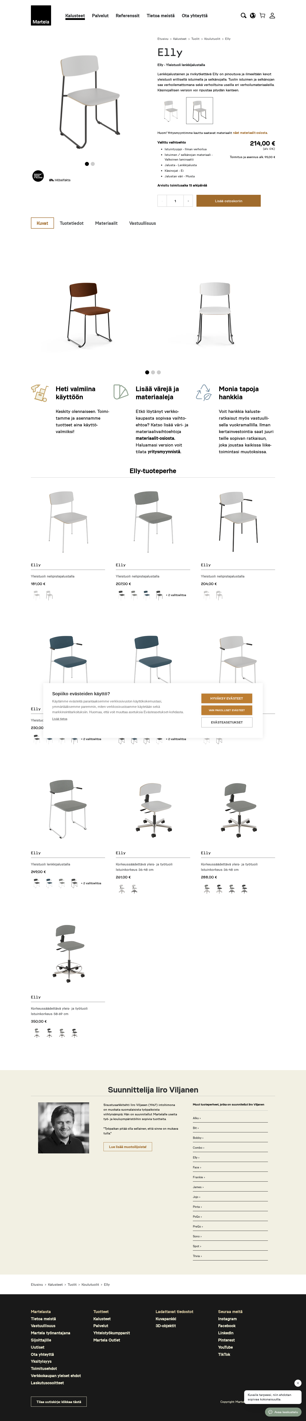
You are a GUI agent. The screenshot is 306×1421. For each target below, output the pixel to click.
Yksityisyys (41, 1361)
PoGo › (197, 1216)
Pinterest (226, 1339)
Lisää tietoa (59, 719)
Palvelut (100, 15)
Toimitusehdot (44, 1368)
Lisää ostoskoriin (228, 201)
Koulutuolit (212, 39)
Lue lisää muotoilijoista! (128, 1146)
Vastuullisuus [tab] (142, 223)
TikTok (224, 1354)
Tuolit (195, 39)
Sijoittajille (41, 1339)
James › (198, 1187)
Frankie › (199, 1177)
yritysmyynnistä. (164, 451)
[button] (253, 15)
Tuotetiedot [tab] (72, 223)
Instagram (227, 1318)
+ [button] (188, 201)
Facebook (226, 1325)
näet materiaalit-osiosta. (250, 133)
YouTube (225, 1347)
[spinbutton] (175, 200)
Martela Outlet (106, 1339)
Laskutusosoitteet (47, 1382)
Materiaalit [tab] (106, 223)
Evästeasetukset (227, 722)
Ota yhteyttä (195, 15)
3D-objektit (166, 1325)
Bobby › (198, 1138)
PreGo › (198, 1226)
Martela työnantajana (50, 1332)
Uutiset (37, 1347)
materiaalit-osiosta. (155, 438)
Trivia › (197, 1256)
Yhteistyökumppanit (111, 1332)
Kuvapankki (166, 1318)
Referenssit (128, 15)
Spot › (197, 1246)
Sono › (197, 1236)
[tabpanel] (153, 303)
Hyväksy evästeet (226, 698)
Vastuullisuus (43, 1325)
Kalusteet (75, 15)
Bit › (196, 1128)
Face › (197, 1167)
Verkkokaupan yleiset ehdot (56, 1375)
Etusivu (162, 39)
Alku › (197, 1118)
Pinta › (197, 1206)
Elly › (196, 1157)
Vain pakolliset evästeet (227, 710)
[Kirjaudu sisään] (272, 15)
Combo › (198, 1147)
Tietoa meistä (161, 15)
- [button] (162, 201)
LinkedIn (225, 1332)
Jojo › (196, 1197)
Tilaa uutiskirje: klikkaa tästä (59, 1402)
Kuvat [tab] (42, 223)
